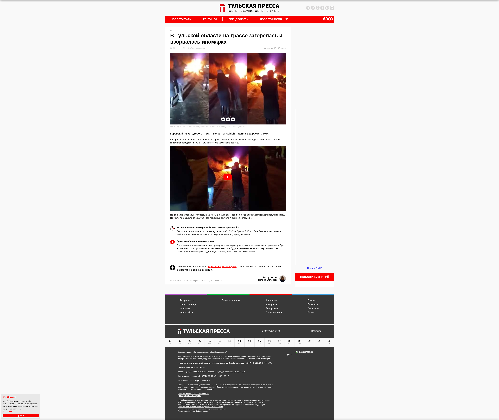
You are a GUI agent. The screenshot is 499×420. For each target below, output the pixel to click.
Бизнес (311, 312)
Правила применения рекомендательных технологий (200, 407)
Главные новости (230, 300)
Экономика (313, 308)
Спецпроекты (238, 19)
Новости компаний (274, 19)
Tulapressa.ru (187, 300)
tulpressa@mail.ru (202, 380)
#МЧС (273, 48)
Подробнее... (8, 411)
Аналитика (271, 300)
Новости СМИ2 (314, 268)
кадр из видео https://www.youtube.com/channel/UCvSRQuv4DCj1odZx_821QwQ (211, 126)
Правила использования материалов (193, 394)
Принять (21, 416)
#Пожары (282, 48)
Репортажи (272, 308)
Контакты (185, 308)
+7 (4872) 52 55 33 (270, 331)
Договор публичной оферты (189, 396)
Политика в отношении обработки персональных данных (202, 409)
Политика (312, 304)
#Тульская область (216, 280)
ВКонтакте (316, 331)
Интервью (271, 304)
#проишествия (199, 280)
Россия (311, 300)
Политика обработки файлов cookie (193, 411)
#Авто (267, 48)
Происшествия (274, 312)
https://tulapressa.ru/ (218, 352)
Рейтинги (210, 19)
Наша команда (188, 304)
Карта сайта (186, 312)
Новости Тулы (181, 19)
